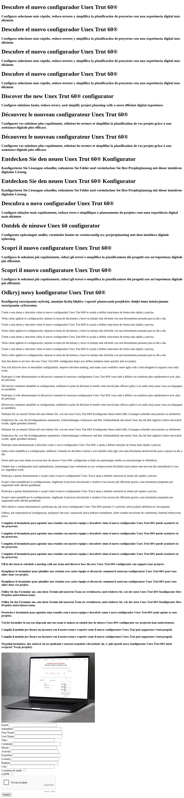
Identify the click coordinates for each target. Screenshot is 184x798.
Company (7, 743)
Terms (53, 791)
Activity (6, 751)
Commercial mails (11, 770)
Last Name (7, 736)
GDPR (5, 774)
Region (5, 762)
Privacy (46, 791)
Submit (6, 794)
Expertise (6, 755)
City (3, 766)
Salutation (7, 728)
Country (6, 758)
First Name (7, 732)
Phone (5, 747)
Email (4, 725)
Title (3, 740)
